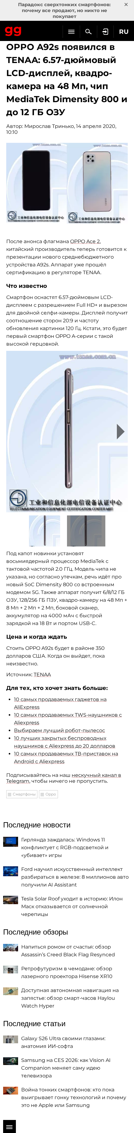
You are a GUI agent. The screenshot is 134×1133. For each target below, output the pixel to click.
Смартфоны (24, 794)
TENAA (42, 675)
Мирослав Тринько (49, 126)
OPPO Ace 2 (85, 241)
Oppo (50, 794)
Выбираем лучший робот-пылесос (59, 730)
